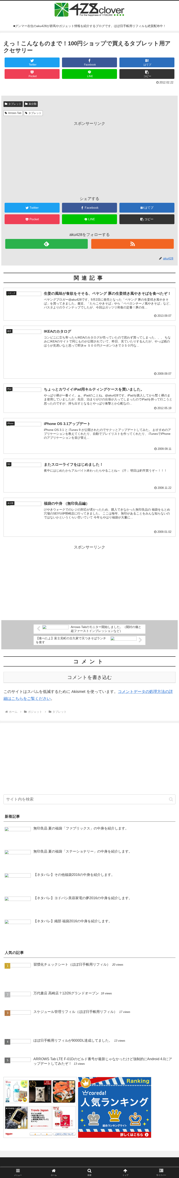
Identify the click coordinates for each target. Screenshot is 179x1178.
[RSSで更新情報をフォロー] (132, 244)
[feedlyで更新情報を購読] (46, 244)
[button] (146, 74)
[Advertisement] (89, 157)
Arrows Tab (14, 113)
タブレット (14, 103)
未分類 (32, 103)
